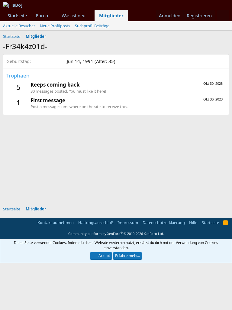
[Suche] (223, 15)
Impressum (128, 222)
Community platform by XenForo (116, 233)
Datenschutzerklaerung (164, 222)
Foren (42, 15)
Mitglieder (111, 15)
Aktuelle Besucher (19, 25)
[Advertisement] (117, 157)
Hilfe (193, 222)
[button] (53, 15)
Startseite (17, 15)
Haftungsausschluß (95, 222)
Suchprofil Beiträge (92, 25)
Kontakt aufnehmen (55, 222)
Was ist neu (73, 15)
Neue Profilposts (55, 25)
